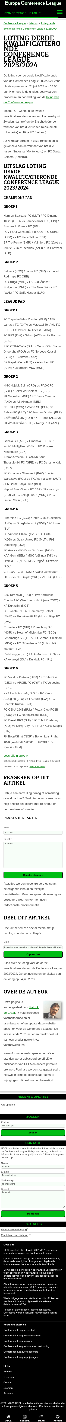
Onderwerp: (7, 1180)
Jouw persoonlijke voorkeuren (20, 1406)
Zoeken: (5, 1122)
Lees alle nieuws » (16, 755)
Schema (25, 1420)
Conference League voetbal (19, 1330)
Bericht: (8, 839)
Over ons (9, 1377)
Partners (8, 1393)
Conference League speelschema (22, 1335)
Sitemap (8, 1387)
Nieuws (8, 1371)
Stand (41, 1420)
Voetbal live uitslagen (12, 1229)
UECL (8, 1420)
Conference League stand (18, 1341)
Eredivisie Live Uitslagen (14, 1235)
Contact (8, 1382)
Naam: (7, 827)
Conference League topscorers (21, 1351)
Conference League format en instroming (26, 1346)
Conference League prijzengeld (21, 1357)
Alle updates (8, 1104)
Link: (6, 941)
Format (58, 1420)
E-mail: (5, 1171)
